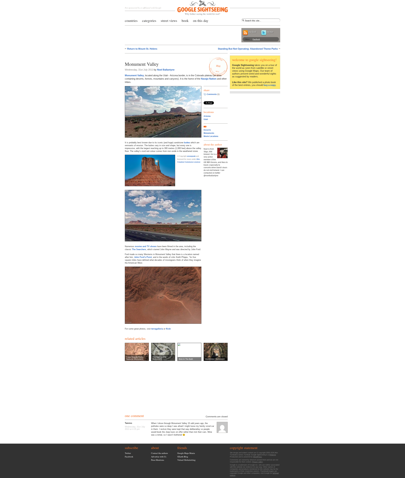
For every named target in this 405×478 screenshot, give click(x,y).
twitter (270, 31)
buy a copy (270, 85)
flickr (168, 329)
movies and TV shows (145, 246)
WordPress (257, 457)
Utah (206, 119)
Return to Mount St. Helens (142, 48)
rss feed (252, 31)
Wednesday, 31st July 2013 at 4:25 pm (135, 428)
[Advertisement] (162, 56)
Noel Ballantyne (165, 69)
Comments (212, 94)
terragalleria (157, 329)
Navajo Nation (208, 78)
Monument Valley (134, 75)
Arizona (207, 116)
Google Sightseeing (198, 7)
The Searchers (139, 249)
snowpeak (191, 156)
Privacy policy (257, 462)
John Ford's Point (143, 257)
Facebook (256, 39)
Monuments (209, 133)
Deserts (207, 130)
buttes (187, 142)
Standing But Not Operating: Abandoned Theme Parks (248, 48)
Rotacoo (272, 455)
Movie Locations (211, 136)
